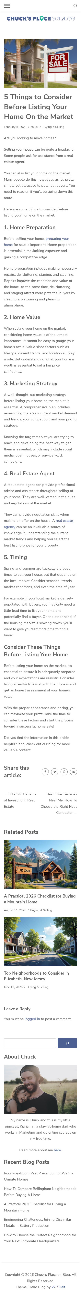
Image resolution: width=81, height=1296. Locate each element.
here (57, 1150)
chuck (34, 127)
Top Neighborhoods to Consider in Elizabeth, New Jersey (36, 976)
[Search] (67, 1043)
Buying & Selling (53, 127)
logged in (32, 1019)
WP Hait (58, 1287)
